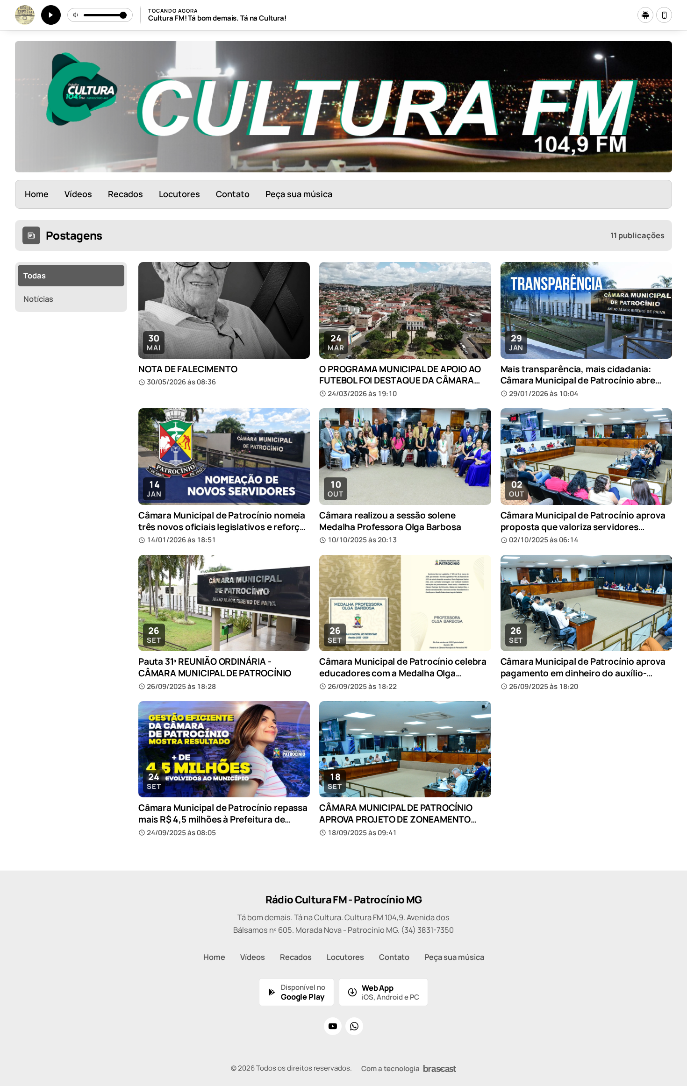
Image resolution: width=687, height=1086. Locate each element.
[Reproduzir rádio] (51, 15)
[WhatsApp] (354, 1026)
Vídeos (78, 193)
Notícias (38, 298)
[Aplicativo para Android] (645, 15)
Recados (125, 193)
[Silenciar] (76, 15)
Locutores (179, 193)
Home (37, 193)
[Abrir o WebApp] (664, 15)
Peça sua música (298, 193)
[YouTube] (333, 1026)
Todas (34, 275)
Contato (233, 193)
